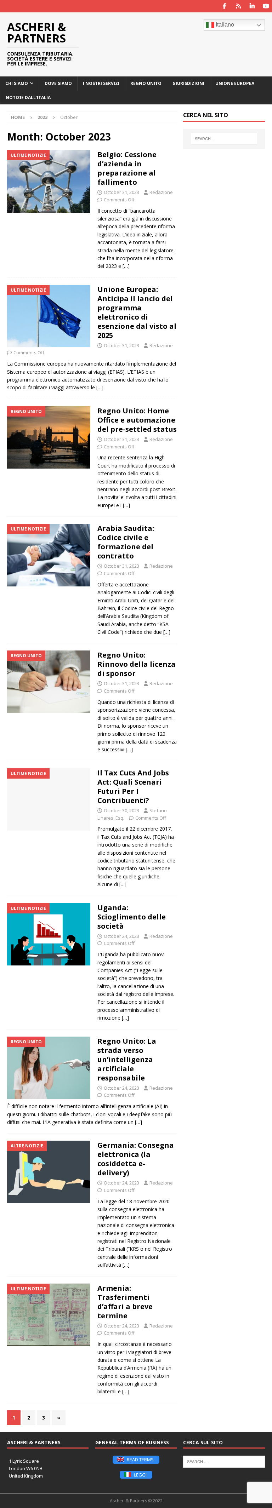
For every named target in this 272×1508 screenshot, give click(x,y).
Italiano (224, 25)
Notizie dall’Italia (28, 97)
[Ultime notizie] (48, 181)
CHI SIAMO (16, 83)
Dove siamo (58, 83)
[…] (126, 266)
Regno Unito (146, 83)
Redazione (161, 192)
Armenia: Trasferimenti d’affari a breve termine (125, 1301)
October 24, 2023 (121, 936)
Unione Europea (234, 83)
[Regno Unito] (48, 437)
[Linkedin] (252, 6)
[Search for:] (224, 139)
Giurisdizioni (188, 83)
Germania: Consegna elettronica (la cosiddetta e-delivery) (135, 1158)
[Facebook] (224, 6)
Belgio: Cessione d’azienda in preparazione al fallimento (127, 168)
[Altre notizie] (48, 1172)
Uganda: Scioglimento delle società (131, 917)
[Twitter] (238, 6)
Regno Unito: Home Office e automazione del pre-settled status (137, 420)
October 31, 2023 (121, 192)
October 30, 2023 (121, 810)
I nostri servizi (101, 83)
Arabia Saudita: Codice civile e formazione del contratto (125, 542)
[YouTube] (266, 6)
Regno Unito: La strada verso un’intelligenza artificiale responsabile (126, 1059)
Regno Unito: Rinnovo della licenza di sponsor (136, 664)
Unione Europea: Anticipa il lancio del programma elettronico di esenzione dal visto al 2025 (136, 312)
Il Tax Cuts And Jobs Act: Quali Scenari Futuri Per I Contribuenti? (133, 786)
